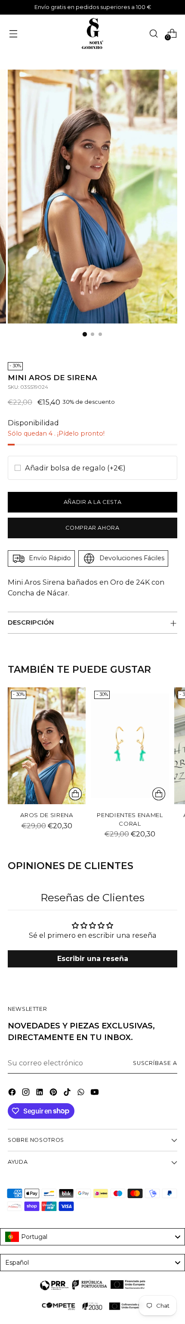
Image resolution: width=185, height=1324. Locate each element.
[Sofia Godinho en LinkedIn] (40, 1093)
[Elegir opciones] (158, 794)
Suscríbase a (155, 1063)
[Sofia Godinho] (92, 33)
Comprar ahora (92, 528)
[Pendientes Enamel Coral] (130, 745)
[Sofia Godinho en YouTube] (95, 1093)
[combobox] (92, 1236)
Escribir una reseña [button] (92, 959)
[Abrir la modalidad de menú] (13, 33)
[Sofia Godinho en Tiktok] (68, 1093)
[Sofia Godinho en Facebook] (13, 1093)
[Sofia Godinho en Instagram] (27, 1093)
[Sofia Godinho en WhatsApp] (82, 1093)
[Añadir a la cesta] (75, 794)
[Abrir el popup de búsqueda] (153, 33)
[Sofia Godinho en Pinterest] (54, 1093)
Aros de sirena (47, 814)
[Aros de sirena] (47, 745)
